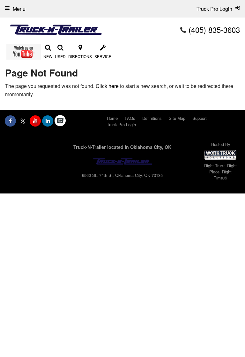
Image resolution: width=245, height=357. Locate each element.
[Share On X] (22, 121)
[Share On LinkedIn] (47, 121)
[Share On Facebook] (10, 121)
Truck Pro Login (121, 124)
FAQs (130, 118)
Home (112, 118)
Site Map (177, 118)
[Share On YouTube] (35, 121)
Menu (19, 8)
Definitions (152, 118)
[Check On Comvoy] (60, 121)
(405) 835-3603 (214, 29)
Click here (107, 86)
